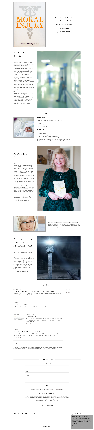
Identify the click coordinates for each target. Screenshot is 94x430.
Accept (81, 426)
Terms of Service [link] (58, 389)
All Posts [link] (68, 292)
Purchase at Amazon (64, 31)
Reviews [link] (67, 294)
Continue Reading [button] (17, 297)
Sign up (76, 413)
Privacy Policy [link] (51, 389)
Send (47, 385)
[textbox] (47, 367)
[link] (64, 21)
